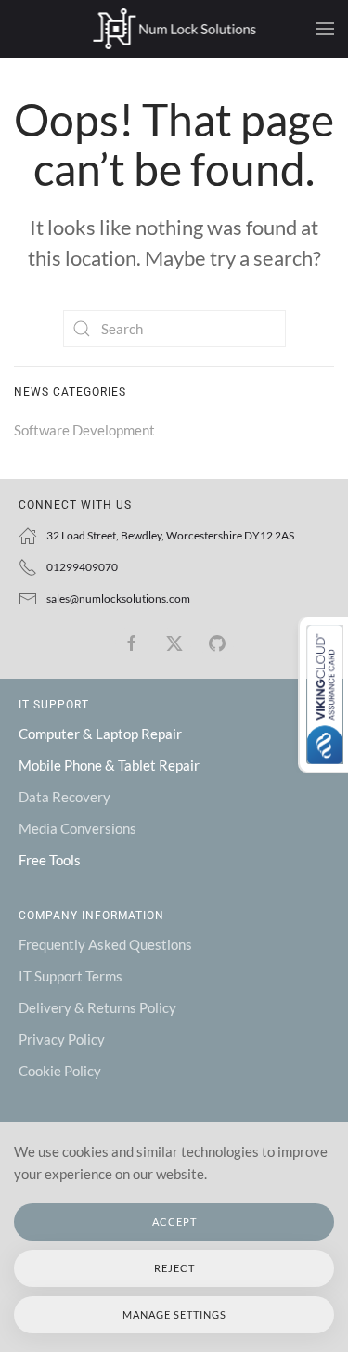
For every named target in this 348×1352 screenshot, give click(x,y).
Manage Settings (174, 1314)
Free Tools (50, 860)
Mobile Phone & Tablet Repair (109, 765)
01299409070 (82, 567)
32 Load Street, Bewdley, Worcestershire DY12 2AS (170, 535)
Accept (174, 1222)
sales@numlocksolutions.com (118, 598)
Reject (174, 1268)
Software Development (84, 430)
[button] (325, 29)
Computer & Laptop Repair (100, 733)
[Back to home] (174, 29)
